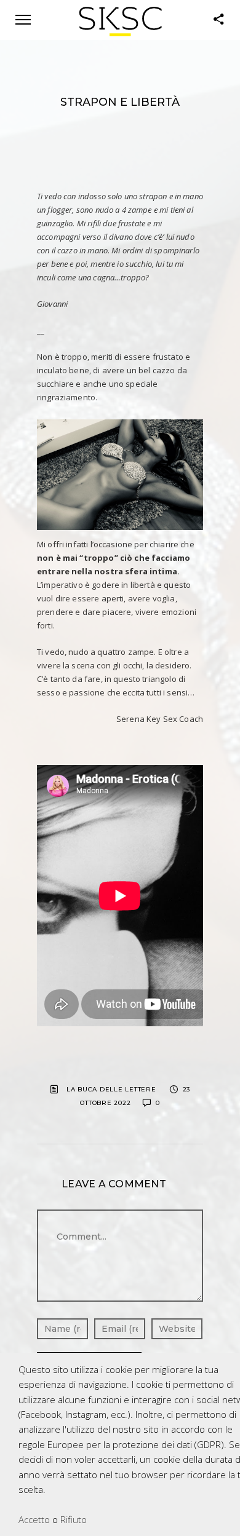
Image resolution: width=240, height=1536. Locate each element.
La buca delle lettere (111, 1089)
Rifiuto (73, 1519)
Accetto (34, 1519)
